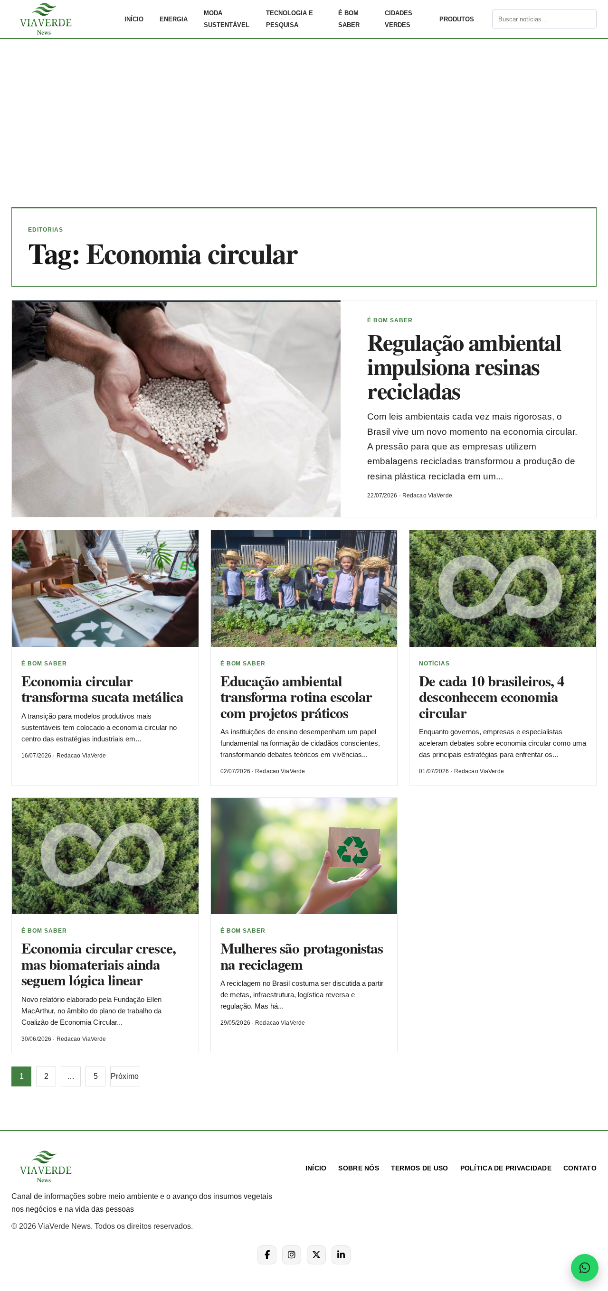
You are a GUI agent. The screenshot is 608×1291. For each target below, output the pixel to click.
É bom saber (349, 18)
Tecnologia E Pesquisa (289, 18)
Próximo (125, 1076)
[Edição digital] (484, 19)
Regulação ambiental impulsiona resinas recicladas (464, 366)
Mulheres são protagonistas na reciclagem (301, 955)
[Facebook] (266, 1254)
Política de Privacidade (505, 1168)
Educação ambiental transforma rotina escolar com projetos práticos (296, 696)
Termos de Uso (419, 1168)
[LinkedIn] (341, 1254)
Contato (580, 1168)
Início (133, 19)
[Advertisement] (304, 130)
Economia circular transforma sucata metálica (102, 688)
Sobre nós (358, 1168)
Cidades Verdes (398, 18)
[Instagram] (291, 1254)
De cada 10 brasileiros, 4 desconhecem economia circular (491, 696)
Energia (174, 19)
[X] (316, 1254)
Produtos (456, 19)
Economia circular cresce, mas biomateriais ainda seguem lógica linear (98, 964)
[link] (63, 19)
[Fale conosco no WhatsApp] (584, 1268)
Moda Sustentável (226, 18)
